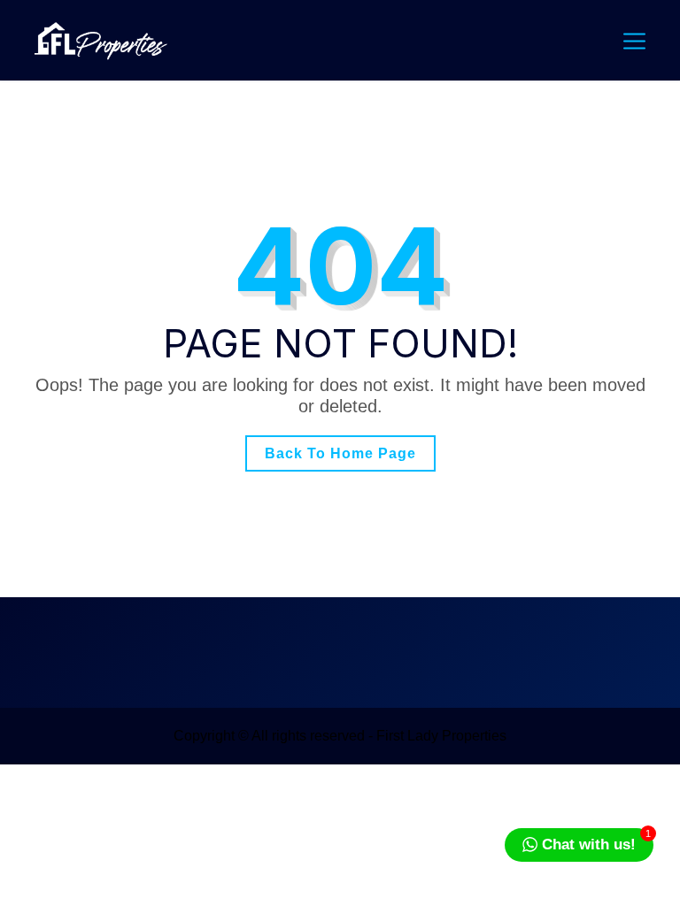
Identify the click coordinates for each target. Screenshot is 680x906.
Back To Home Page (340, 453)
